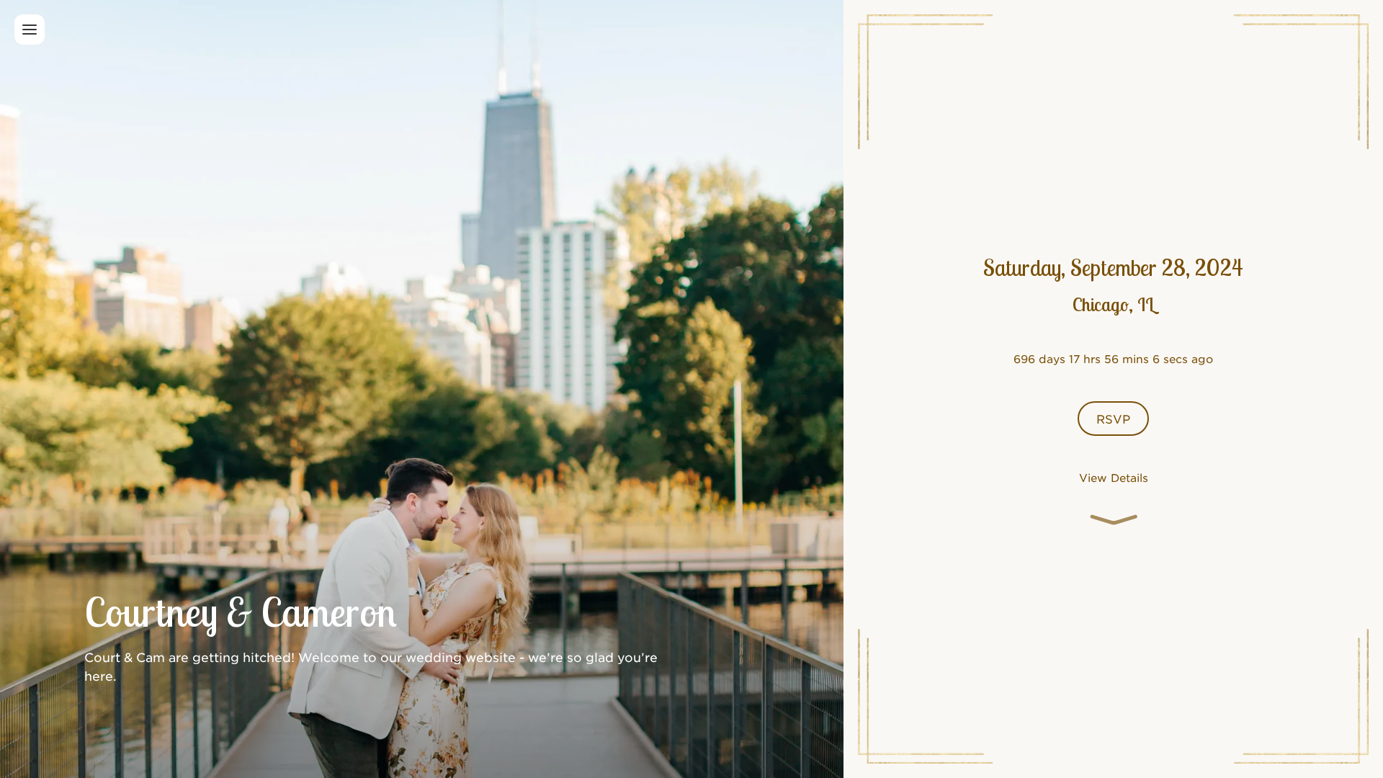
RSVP (1112, 418)
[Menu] (29, 29)
